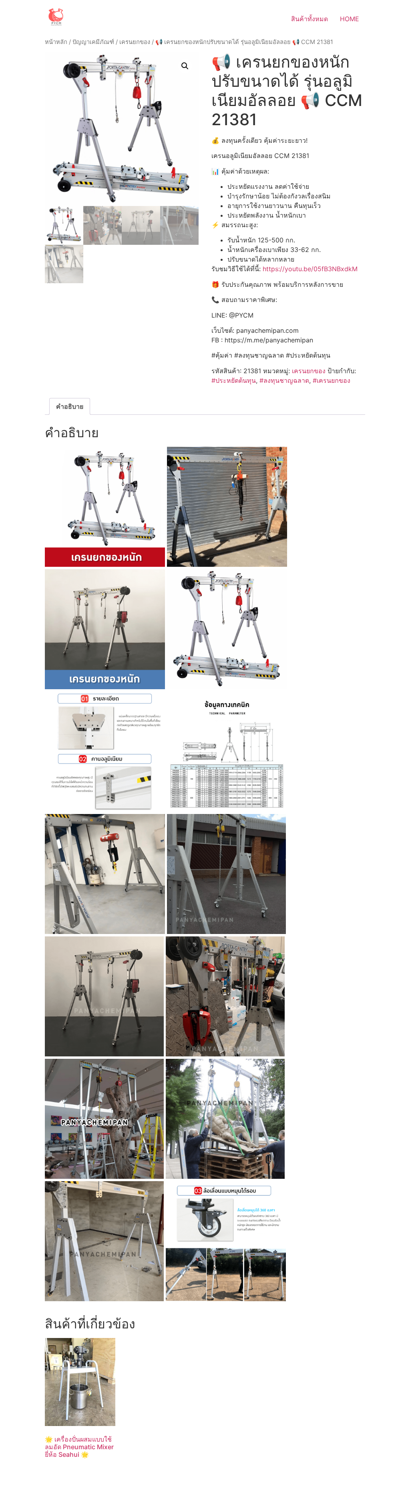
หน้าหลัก (56, 42)
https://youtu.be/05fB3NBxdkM (310, 269)
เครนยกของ (134, 42)
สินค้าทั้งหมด (309, 19)
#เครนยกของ (331, 380)
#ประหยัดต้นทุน (233, 380)
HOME (349, 19)
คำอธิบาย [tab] (69, 406)
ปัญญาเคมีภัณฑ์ (93, 42)
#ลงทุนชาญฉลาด (284, 380)
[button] (185, 66)
